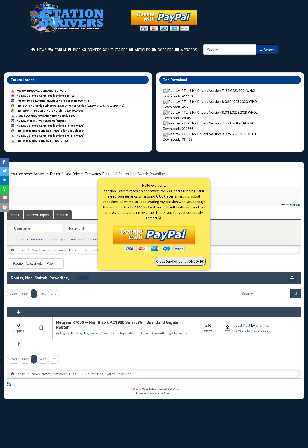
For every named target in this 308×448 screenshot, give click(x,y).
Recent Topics (38, 214)
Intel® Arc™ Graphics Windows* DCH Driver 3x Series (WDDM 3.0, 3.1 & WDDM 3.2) (70, 105)
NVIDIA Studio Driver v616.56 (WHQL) (41, 120)
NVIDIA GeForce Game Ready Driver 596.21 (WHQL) (50, 135)
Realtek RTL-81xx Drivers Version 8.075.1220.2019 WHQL (212, 134)
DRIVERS (94, 49)
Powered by (144, 393)
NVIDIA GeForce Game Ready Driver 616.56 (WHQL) (50, 125)
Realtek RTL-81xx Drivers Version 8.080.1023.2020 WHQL (213, 101)
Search (269, 49)
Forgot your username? (68, 239)
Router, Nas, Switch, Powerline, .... (42, 278)
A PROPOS (189, 49)
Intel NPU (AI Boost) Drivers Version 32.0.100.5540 (49, 110)
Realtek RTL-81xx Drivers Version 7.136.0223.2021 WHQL (212, 90)
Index (15, 214)
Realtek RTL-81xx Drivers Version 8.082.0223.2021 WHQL (213, 112)
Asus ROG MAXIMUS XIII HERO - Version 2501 (46, 115)
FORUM (60, 49)
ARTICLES (142, 49)
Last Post (243, 325)
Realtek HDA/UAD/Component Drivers (41, 90)
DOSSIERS (165, 49)
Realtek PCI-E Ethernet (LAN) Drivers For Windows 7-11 (52, 100)
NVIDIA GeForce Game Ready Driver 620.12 (45, 95)
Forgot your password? (28, 239)
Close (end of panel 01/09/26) (180, 261)
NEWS (42, 49)
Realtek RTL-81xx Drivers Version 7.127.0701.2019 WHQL (212, 123)
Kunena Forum (162, 393)
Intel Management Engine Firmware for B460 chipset (50, 130)
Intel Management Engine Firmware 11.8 (42, 140)
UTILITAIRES (117, 49)
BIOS (76, 49)
